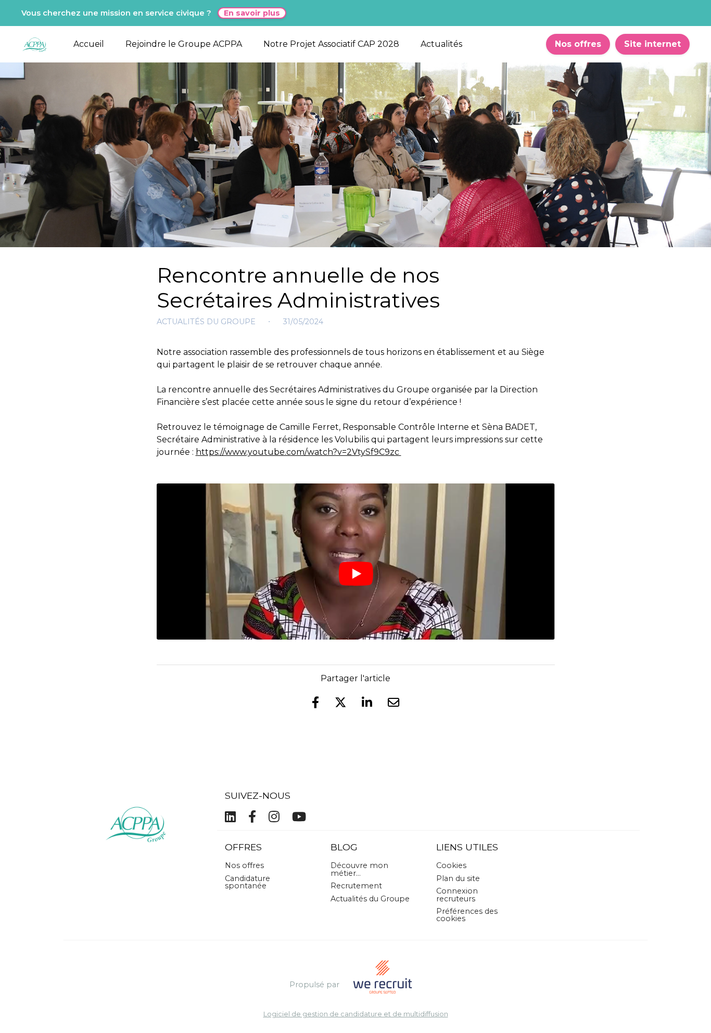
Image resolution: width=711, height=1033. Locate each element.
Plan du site (458, 878)
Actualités (441, 44)
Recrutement (356, 885)
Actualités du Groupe (206, 321)
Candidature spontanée (247, 882)
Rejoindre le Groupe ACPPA (183, 44)
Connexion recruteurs (457, 894)
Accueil (88, 44)
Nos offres (578, 44)
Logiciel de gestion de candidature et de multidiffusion (355, 1014)
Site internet (652, 44)
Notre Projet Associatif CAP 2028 (331, 44)
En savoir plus (252, 13)
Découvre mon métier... (359, 869)
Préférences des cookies (467, 915)
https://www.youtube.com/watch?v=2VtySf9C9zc (298, 452)
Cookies (451, 865)
